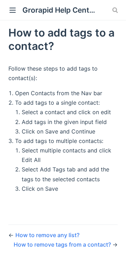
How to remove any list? (47, 235)
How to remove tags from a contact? (63, 244)
